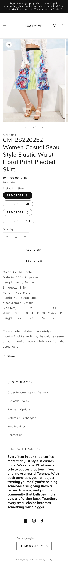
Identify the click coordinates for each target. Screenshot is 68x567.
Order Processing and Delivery (28, 392)
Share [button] (11, 356)
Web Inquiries (17, 426)
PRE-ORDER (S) (18, 195)
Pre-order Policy (18, 400)
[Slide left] (25, 127)
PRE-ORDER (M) (18, 203)
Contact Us (15, 435)
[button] (5, 25)
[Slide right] (43, 127)
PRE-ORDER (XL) (18, 220)
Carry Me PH (28, 560)
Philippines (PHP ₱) (32, 545)
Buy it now (34, 260)
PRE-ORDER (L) (17, 212)
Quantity (8, 229)
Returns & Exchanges (22, 418)
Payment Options (19, 409)
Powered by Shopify (43, 560)
